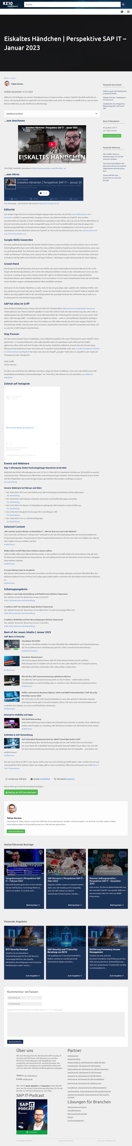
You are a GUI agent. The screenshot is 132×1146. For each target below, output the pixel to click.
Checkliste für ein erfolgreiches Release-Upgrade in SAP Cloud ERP (114, 106)
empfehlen (41, 779)
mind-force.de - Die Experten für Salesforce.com (84, 1083)
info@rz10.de (27, 1079)
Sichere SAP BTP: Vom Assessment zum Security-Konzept (112, 177)
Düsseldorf (46, 1086)
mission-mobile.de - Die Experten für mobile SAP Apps (86, 1062)
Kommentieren (15, 1042)
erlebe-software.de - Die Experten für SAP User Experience (88, 1069)
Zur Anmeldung (10, 482)
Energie (70, 1117)
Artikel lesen (9, 544)
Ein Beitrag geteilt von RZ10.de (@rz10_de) (21, 455)
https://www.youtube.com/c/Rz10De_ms (49, 168)
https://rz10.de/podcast (49, 203)
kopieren (66, 779)
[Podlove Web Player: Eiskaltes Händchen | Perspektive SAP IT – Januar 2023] (43, 189)
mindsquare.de (73, 1056)
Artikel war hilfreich (17, 779)
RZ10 (6, 78)
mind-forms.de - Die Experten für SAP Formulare (84, 1072)
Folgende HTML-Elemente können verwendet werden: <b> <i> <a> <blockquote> (35, 1010)
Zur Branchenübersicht (76, 1120)
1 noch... (13, 78)
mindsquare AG (110, 1141)
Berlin (28, 1086)
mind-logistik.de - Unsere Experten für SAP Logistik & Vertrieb (89, 1091)
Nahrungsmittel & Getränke (77, 1114)
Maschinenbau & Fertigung (77, 1107)
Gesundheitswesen (74, 1110)
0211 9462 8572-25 (30, 1076)
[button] (52, 113)
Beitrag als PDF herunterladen (22, 792)
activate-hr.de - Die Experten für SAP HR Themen (84, 1076)
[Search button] (123, 4)
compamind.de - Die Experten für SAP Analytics (84, 1066)
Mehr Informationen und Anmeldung (19, 600)
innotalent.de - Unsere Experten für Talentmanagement (87, 1088)
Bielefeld (34, 1086)
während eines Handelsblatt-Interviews (78, 308)
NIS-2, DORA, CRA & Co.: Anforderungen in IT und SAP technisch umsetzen (113, 156)
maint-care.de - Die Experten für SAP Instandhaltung (86, 1079)
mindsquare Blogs (74, 1059)
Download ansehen (30, 651)
